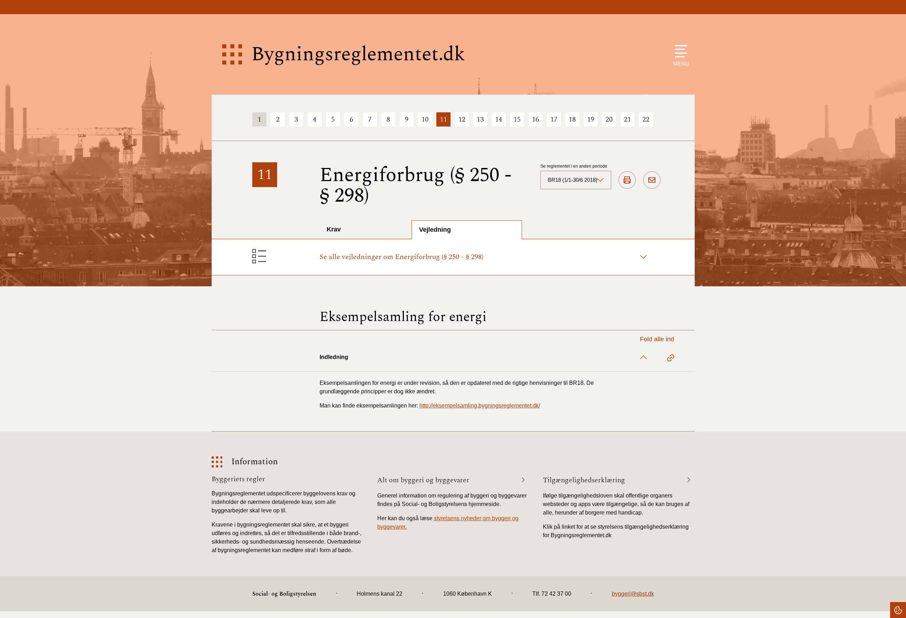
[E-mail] (652, 180)
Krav (334, 229)
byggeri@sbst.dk (633, 594)
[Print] (627, 180)
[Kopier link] (671, 359)
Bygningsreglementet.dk (358, 54)
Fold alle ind (657, 339)
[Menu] (679, 51)
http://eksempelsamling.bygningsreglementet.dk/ (479, 406)
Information (254, 461)
